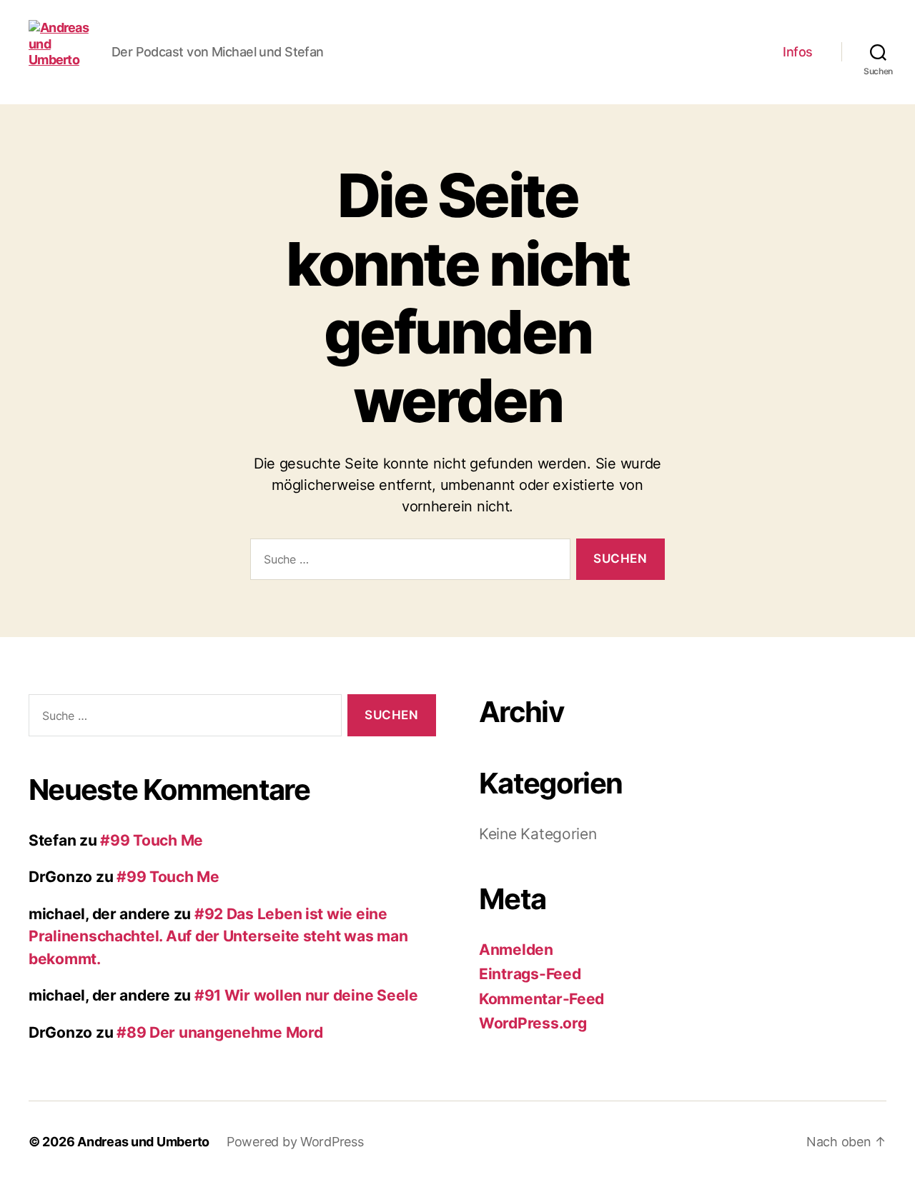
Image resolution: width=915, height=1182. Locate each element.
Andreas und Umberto (143, 1141)
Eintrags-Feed (530, 974)
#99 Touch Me (151, 840)
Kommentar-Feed (541, 999)
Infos (798, 51)
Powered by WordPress (295, 1141)
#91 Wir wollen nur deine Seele (306, 995)
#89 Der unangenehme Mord (220, 1032)
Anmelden (516, 949)
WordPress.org (533, 1023)
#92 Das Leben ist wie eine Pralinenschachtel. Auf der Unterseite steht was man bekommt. (218, 936)
